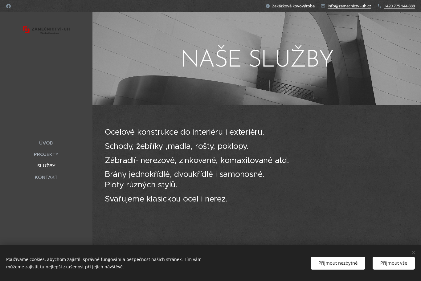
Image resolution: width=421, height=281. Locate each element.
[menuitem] (46, 142)
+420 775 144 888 (399, 6)
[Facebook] (8, 6)
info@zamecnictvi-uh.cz (349, 6)
